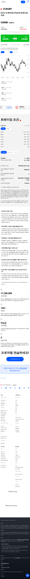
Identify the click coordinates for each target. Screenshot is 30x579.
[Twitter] (15, 388)
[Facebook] (1, 388)
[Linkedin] (10, 388)
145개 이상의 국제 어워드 (10, 315)
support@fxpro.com (5, 563)
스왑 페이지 (18, 31)
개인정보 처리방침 (25, 539)
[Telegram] (24, 388)
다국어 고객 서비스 (9, 328)
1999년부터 (7, 299)
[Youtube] (19, 388)
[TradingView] (28, 388)
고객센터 (22, 368)
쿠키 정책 (2, 541)
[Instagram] (6, 388)
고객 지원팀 (17, 557)
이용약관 (19, 539)
